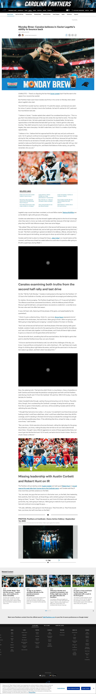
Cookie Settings (61, 688)
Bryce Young (59, 317)
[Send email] (72, 36)
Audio (12, 636)
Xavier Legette (54, 93)
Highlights (24, 634)
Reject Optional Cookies (73, 688)
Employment (74, 632)
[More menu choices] (53, 10)
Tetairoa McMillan (68, 212)
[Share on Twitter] (69, 36)
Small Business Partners (74, 653)
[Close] (93, 688)
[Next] (59, 560)
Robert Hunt (66, 486)
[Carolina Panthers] (48, 682)
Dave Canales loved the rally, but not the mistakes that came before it (64, 201)
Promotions (62, 634)
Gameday (37, 636)
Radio (12, 642)
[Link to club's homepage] (4, 10)
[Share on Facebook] (66, 36)
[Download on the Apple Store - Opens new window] (42, 675)
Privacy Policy (32, 692)
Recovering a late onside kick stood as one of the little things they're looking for (27, 201)
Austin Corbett (46, 486)
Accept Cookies (85, 688)
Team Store (62, 632)
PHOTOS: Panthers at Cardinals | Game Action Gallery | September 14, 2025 (46, 520)
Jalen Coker (55, 238)
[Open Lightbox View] (48, 545)
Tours (87, 657)
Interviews (24, 637)
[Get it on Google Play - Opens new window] (52, 676)
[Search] (72, 10)
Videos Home (24, 632)
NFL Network (24, 639)
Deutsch (12, 644)
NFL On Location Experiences (49, 645)
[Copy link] (75, 35)
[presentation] (93, 611)
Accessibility (87, 659)
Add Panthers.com (49, 617)
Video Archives (24, 649)
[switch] (68, 10)
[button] (48, 263)
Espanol (12, 647)
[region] (48, 688)
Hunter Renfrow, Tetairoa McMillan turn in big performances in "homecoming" (46, 196)
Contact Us (74, 649)
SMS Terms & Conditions (74, 646)
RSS (75, 634)
